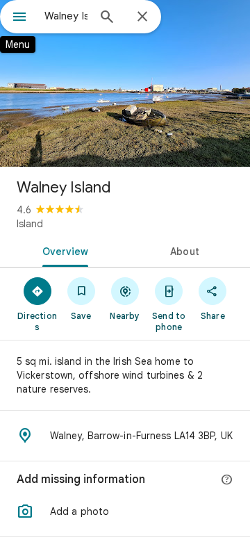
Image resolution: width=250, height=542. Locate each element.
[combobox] (66, 16)
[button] (125, 511)
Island (30, 223)
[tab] (63, 250)
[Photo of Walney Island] (125, 83)
